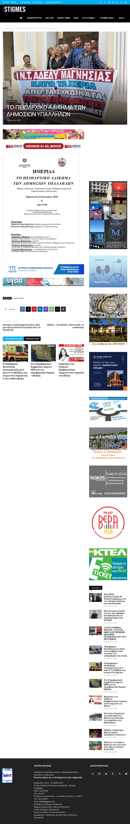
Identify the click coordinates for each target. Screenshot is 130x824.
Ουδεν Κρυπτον (34, 18)
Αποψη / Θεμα (63, 18)
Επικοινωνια (25, 2)
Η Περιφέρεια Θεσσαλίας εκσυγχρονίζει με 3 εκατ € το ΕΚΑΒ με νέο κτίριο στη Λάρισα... (115, 668)
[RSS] (117, 2)
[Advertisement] (108, 160)
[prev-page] (4, 383)
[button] (101, 2)
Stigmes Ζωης (106, 18)
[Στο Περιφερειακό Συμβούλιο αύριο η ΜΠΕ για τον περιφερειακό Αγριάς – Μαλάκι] (43, 353)
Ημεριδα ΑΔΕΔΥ (18, 298)
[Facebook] (105, 2)
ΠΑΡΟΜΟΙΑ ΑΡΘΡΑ (13, 338)
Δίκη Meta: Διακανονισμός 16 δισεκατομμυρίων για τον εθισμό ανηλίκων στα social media (115, 599)
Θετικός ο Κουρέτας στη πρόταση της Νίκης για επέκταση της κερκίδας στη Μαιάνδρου (114, 718)
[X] (121, 2)
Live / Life (49, 18)
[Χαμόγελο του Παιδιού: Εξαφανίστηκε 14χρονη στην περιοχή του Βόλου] (71, 353)
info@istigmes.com (47, 801)
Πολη (76, 18)
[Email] (57, 309)
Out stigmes (88, 18)
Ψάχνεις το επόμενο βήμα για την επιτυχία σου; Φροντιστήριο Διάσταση (115, 746)
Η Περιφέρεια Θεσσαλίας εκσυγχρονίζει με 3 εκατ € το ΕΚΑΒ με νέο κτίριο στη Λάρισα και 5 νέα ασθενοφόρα (15, 371)
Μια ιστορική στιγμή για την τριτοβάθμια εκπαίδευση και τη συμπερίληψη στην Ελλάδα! (114, 616)
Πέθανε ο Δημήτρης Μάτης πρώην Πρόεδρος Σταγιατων (115, 732)
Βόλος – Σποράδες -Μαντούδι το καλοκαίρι (65, 326)
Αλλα (121, 18)
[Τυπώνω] (63, 309)
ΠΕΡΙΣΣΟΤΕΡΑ (32, 338)
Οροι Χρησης (38, 2)
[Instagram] (109, 2)
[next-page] (8, 383)
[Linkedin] (40, 309)
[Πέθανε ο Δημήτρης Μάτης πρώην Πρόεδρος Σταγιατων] (95, 733)
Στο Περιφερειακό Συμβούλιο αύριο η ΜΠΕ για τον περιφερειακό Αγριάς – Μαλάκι (42, 369)
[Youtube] (125, 2)
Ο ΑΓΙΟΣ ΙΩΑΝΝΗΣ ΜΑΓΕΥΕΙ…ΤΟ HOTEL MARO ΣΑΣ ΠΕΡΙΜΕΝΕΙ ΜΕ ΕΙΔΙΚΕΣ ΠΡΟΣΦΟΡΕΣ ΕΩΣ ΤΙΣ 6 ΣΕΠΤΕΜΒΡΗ (115, 633)
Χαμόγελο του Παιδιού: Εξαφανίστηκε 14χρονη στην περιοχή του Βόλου (71, 369)
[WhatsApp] (51, 309)
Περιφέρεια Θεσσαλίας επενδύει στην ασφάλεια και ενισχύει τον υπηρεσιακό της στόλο (115, 651)
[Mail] (113, 2)
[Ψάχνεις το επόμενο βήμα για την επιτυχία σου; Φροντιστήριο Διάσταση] (95, 745)
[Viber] (45, 309)
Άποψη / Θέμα (8, 28)
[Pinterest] (34, 309)
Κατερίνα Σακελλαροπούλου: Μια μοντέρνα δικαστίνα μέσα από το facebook (21, 327)
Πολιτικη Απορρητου (53, 2)
